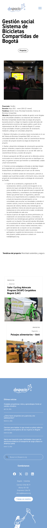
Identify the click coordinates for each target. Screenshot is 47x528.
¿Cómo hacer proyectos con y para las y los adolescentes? (19, 417)
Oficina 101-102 (23, 488)
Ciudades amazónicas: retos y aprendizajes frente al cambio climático (22, 405)
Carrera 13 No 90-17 (23, 485)
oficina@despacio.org (23, 493)
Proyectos (23, 50)
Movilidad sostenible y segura (33, 253)
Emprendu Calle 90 (23, 490)
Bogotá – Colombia (23, 481)
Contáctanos (23, 465)
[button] (14, 474)
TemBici (12, 106)
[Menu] (40, 8)
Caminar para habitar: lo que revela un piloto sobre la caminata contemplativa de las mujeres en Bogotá (23, 428)
